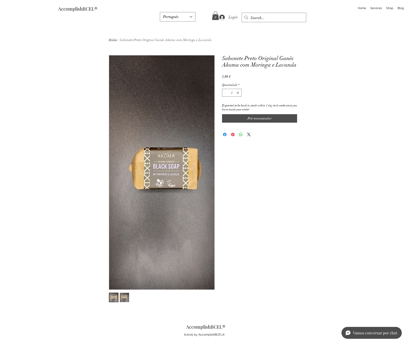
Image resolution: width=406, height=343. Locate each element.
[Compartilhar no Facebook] (224, 134)
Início (113, 40)
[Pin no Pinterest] (232, 134)
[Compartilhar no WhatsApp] (240, 134)
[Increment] (238, 92)
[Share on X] (248, 134)
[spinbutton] (232, 92)
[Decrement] (225, 92)
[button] (215, 15)
